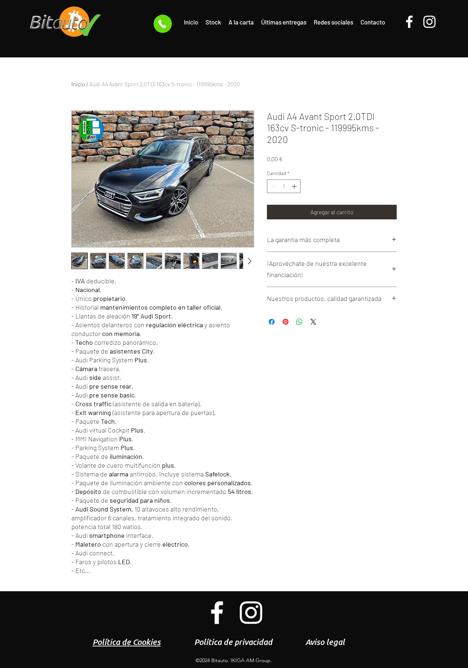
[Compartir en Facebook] (271, 321)
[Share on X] (313, 321)
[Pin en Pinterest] (285, 321)
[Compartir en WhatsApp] (299, 321)
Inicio (78, 83)
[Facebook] (409, 22)
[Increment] (294, 186)
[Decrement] (272, 186)
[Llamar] (163, 24)
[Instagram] (429, 22)
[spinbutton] (283, 186)
